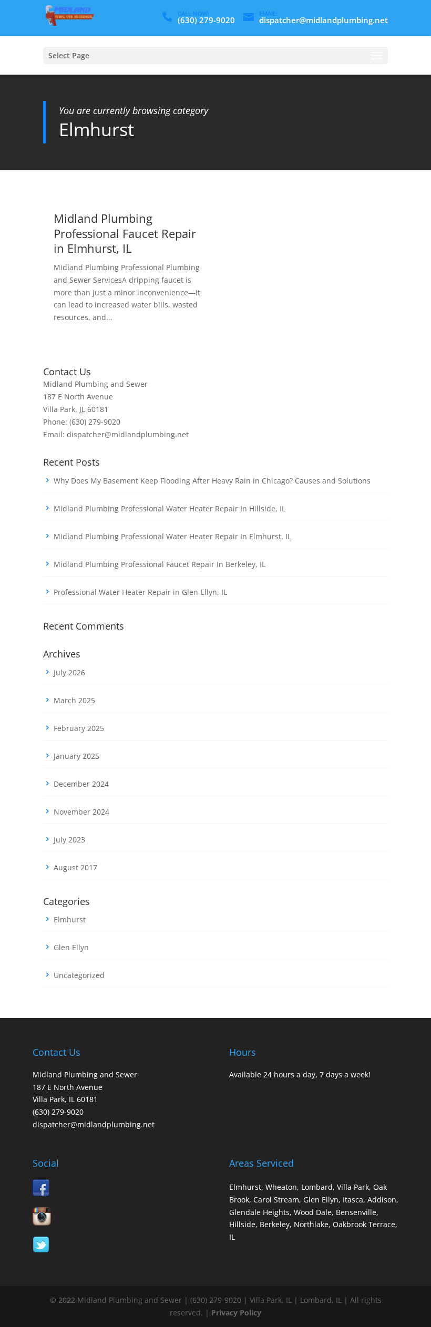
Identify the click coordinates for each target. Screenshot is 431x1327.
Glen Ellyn (71, 947)
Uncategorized (79, 975)
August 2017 (75, 867)
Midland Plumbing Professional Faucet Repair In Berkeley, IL (159, 564)
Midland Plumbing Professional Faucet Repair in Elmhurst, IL (125, 233)
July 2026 (69, 672)
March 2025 (74, 700)
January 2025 (76, 756)
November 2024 (81, 812)
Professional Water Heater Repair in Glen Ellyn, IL (140, 592)
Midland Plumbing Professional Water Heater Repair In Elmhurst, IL (172, 536)
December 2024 (81, 784)
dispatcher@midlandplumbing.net (94, 1124)
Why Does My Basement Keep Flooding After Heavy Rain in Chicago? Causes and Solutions (212, 481)
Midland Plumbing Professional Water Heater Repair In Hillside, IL (169, 508)
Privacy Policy (236, 1313)
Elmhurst (70, 919)
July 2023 (69, 840)
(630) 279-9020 (206, 20)
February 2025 (79, 728)
